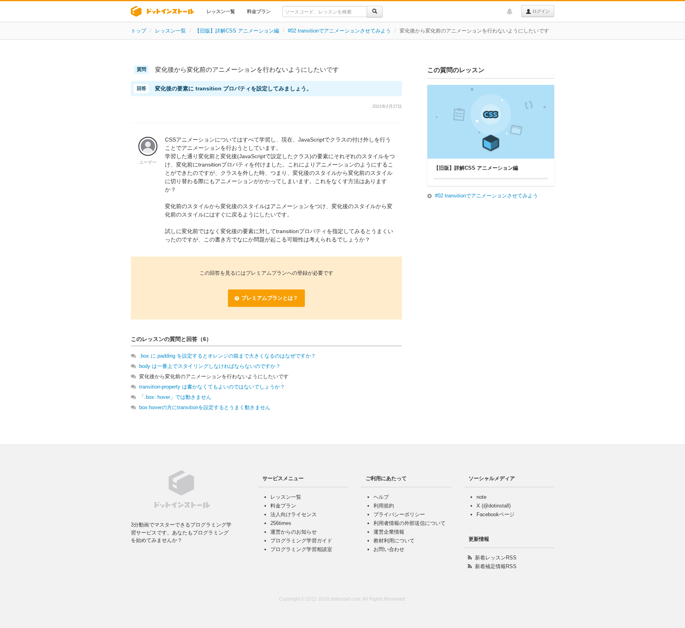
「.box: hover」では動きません (175, 397)
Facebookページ (495, 514)
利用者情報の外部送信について (409, 523)
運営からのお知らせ (293, 532)
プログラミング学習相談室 (301, 549)
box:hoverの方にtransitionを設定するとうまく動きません (204, 407)
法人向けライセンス (293, 514)
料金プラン (259, 11)
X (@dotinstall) (493, 506)
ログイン (540, 11)
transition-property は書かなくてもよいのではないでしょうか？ (212, 387)
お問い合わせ (388, 549)
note (481, 497)
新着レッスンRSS (496, 558)
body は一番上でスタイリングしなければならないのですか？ (210, 366)
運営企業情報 (388, 532)
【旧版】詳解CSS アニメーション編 (237, 31)
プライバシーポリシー (399, 514)
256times (280, 523)
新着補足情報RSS (496, 566)
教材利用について (394, 541)
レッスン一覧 (221, 11)
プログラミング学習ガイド (301, 541)
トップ (138, 31)
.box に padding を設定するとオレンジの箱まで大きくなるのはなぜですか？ (227, 356)
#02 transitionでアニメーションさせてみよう (339, 31)
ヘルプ (381, 497)
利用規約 (383, 506)
